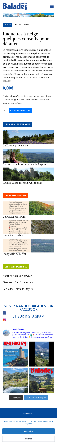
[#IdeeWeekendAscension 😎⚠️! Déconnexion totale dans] (15, 380)
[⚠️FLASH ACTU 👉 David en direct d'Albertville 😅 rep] (41, 354)
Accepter (28, 431)
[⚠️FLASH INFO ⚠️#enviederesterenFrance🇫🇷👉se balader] (15, 354)
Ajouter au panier (20, 110)
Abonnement (28, 413)
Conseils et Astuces (22, 25)
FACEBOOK (28, 309)
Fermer (28, 439)
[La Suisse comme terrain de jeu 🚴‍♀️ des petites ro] (41, 380)
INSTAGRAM (34, 316)
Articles (7, 25)
